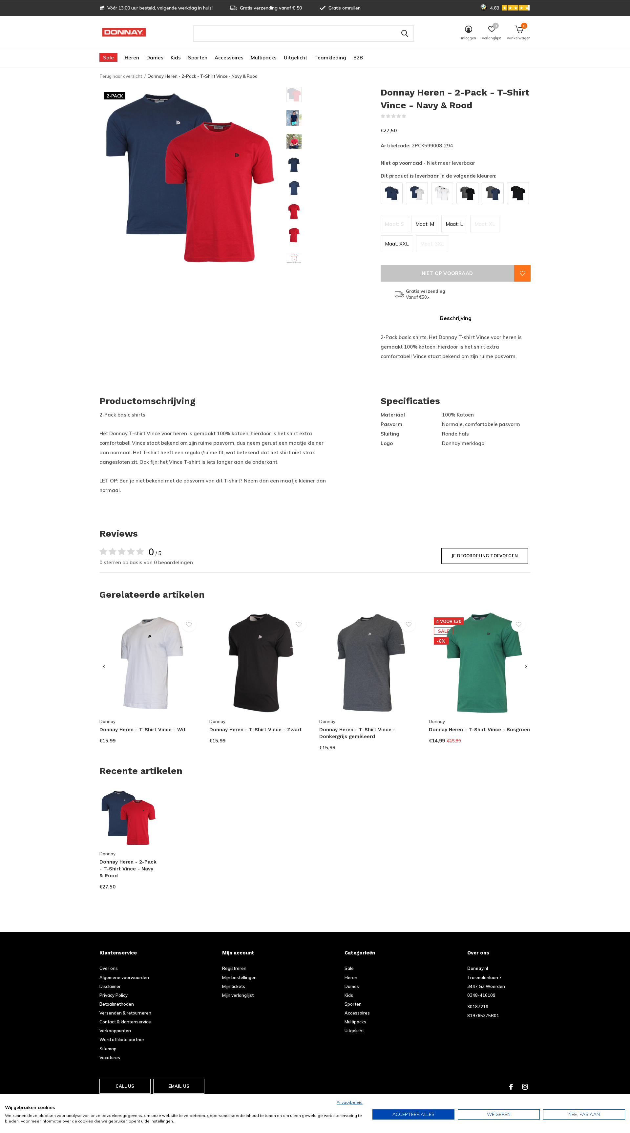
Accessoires (229, 57)
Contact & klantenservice (125, 1021)
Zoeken (404, 33)
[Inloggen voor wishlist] (522, 273)
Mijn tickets (233, 986)
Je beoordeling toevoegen (485, 555)
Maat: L (454, 224)
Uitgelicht (295, 57)
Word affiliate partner (121, 1039)
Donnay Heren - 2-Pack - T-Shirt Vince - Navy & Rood (128, 869)
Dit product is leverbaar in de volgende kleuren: (438, 176)
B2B (358, 57)
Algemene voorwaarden (124, 977)
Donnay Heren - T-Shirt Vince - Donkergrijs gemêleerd (357, 733)
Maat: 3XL (432, 244)
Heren (132, 57)
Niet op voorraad (447, 273)
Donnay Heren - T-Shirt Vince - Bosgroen (479, 730)
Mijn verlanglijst (238, 995)
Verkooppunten (115, 1030)
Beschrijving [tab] (456, 318)
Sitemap (107, 1048)
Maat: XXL (397, 244)
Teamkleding (330, 57)
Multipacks (264, 57)
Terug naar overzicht (120, 76)
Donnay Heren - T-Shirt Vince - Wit (142, 730)
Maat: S (394, 224)
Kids (176, 57)
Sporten (197, 57)
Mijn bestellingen (239, 977)
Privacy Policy (113, 995)
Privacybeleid (350, 1102)
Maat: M (424, 224)
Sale (108, 57)
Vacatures (109, 1057)
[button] (333, 94)
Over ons (108, 968)
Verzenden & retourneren (125, 1012)
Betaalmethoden (116, 1004)
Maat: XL (484, 224)
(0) (410, 116)
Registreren (234, 968)
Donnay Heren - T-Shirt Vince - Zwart (255, 730)
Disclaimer (110, 986)
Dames (154, 57)
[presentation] (104, 667)
